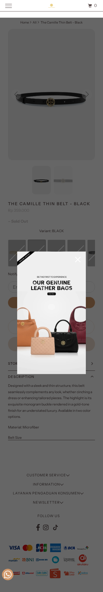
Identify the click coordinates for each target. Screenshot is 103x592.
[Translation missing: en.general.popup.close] (78, 260)
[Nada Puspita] (51, 5)
